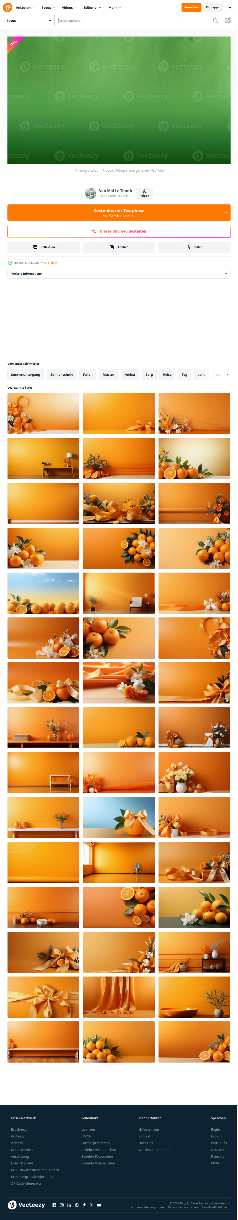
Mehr (113, 7)
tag (184, 372)
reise (167, 372)
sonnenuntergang (25, 372)
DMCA (85, 1134)
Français (214, 1154)
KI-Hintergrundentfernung (31, 1175)
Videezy (16, 1141)
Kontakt (144, 1134)
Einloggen (210, 7)
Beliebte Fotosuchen (96, 1154)
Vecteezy (17, 1134)
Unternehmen (21, 1148)
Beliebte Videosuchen (98, 1161)
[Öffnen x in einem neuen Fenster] (91, 1203)
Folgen (143, 194)
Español (214, 1134)
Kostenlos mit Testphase (117, 211)
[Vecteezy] (7, 7)
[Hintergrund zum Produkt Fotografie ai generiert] (43, 411)
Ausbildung (19, 1154)
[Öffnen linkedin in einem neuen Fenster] (69, 1203)
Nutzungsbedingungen (144, 1205)
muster (108, 372)
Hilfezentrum (148, 1127)
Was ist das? (49, 261)
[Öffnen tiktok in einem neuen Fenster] (84, 1203)
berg (149, 372)
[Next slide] (219, 372)
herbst (129, 372)
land (201, 372)
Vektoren (23, 7)
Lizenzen (88, 1127)
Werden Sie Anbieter (154, 1148)
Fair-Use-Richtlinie (210, 1205)
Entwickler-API (21, 1161)
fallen (88, 372)
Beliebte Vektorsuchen (98, 1148)
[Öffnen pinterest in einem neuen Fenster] (77, 1203)
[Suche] (212, 20)
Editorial (90, 7)
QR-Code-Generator (25, 1181)
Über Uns (145, 1141)
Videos (67, 7)
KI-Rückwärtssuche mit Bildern (34, 1168)
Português (216, 1141)
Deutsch (214, 1148)
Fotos (46, 7)
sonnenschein (61, 372)
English (214, 1127)
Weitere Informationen (27, 271)
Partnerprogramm (95, 1141)
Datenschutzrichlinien (179, 1205)
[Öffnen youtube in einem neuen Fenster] (99, 1203)
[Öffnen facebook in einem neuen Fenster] (54, 1203)
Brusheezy (18, 1127)
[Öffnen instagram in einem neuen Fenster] (62, 1203)
